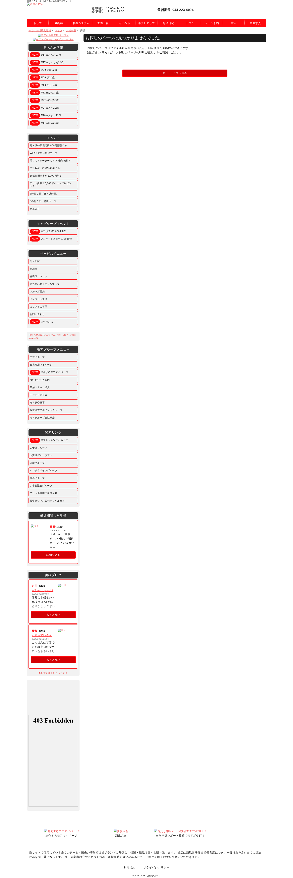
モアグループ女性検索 (42, 417)
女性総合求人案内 (40, 379)
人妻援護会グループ (41, 485)
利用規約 (129, 867)
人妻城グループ (38, 447)
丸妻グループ (37, 478)
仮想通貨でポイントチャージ (46, 410)
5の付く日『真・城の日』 (44, 193)
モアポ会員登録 (38, 395)
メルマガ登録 (37, 291)
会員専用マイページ (41, 364)
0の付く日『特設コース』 (44, 201)
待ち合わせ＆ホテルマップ (45, 284)
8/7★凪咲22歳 (44, 70)
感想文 (33, 268)
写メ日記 (35, 261)
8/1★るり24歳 (44, 85)
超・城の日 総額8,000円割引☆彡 (48, 145)
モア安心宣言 (37, 402)
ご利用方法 (42, 321)
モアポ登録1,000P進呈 (49, 231)
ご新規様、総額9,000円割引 (46, 168)
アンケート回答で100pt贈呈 (52, 239)
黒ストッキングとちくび (50, 440)
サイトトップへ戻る (175, 73)
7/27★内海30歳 (45, 100)
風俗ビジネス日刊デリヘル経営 (47, 500)
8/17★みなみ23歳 (46, 54)
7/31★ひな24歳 (45, 92)
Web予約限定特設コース (44, 153)
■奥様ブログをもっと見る (53, 673)
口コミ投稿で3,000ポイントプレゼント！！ (51, 185)
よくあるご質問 (38, 306)
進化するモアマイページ (50, 372)
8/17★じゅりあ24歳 (48, 62)
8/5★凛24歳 (43, 77)
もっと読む (53, 614)
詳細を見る (53, 554)
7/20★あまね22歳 (46, 115)
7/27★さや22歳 (45, 107)
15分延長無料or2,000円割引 (46, 175)
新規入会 (35, 208)
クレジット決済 (38, 299)
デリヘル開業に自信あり (43, 493)
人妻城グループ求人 (41, 455)
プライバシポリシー (156, 867)
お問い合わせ (37, 314)
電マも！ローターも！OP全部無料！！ (51, 160)
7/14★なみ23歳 (45, 123)
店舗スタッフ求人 (40, 387)
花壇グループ (37, 463)
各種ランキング (38, 276)
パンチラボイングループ (43, 470)
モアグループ (37, 357)
